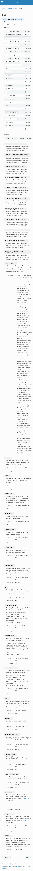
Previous (6, 857)
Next (27, 857)
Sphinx (10, 866)
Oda (17, 8)
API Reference (10, 8)
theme (18, 866)
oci (17, 2)
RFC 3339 (26, 798)
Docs (3, 8)
